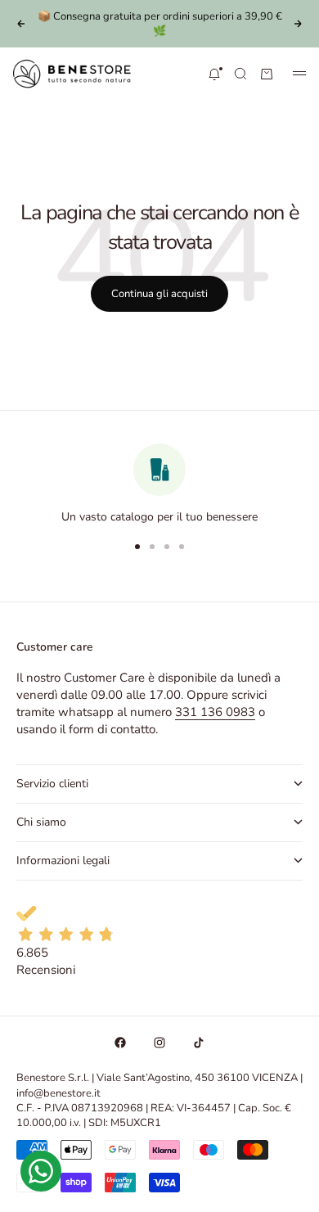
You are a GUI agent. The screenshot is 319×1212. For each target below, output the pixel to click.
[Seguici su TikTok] (198, 1042)
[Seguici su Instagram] (159, 1042)
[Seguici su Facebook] (120, 1042)
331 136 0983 (215, 712)
